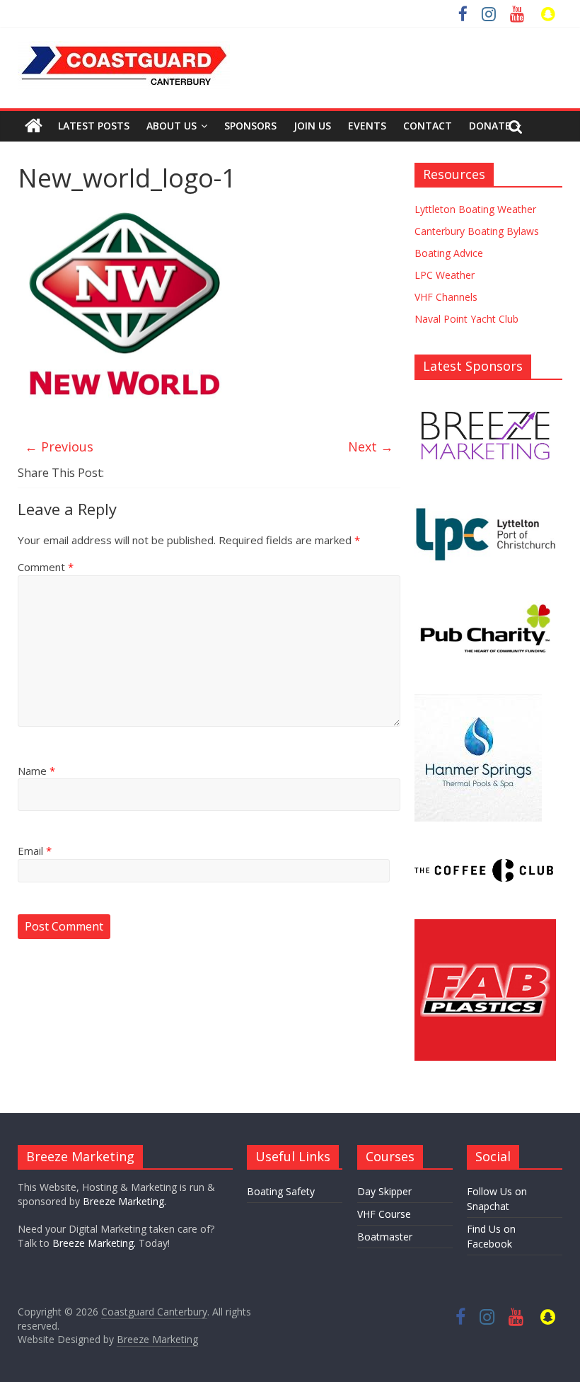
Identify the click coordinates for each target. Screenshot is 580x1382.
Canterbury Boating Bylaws (476, 231)
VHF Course (384, 1214)
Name (36, 771)
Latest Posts (93, 125)
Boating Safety (281, 1191)
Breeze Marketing (157, 1339)
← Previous (59, 446)
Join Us (312, 125)
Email (35, 850)
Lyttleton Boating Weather (475, 209)
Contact (427, 125)
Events (367, 125)
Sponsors (250, 125)
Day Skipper (384, 1191)
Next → (370, 446)
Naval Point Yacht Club (466, 319)
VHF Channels (445, 297)
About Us (171, 125)
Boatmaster (384, 1236)
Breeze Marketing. (124, 1201)
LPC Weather (444, 275)
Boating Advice (448, 253)
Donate (490, 125)
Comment (46, 567)
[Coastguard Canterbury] (34, 126)
